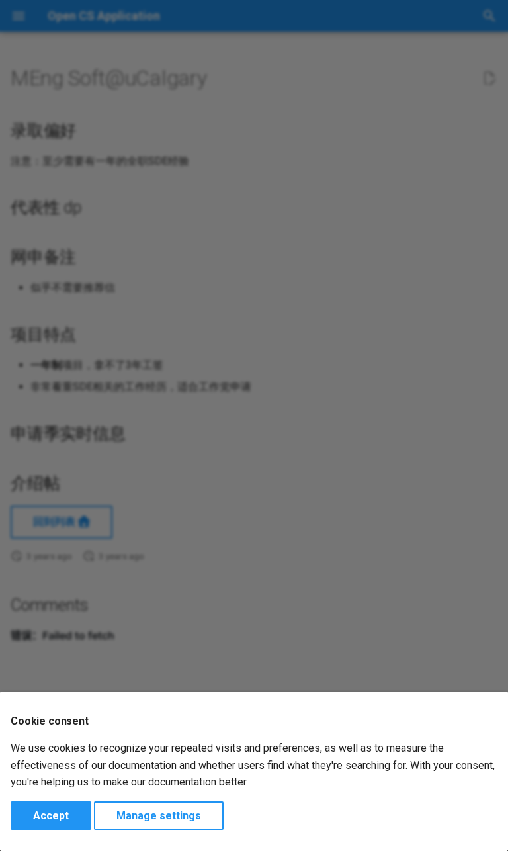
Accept (51, 815)
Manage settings (158, 815)
